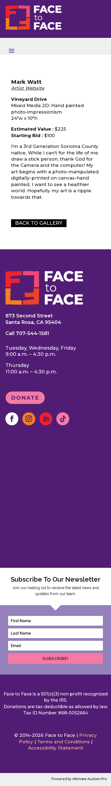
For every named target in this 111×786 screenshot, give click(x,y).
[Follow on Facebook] (11, 418)
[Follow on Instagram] (28, 418)
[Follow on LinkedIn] (45, 418)
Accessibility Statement (55, 748)
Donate (25, 397)
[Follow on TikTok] (62, 418)
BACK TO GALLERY (39, 223)
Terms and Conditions (63, 741)
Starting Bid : (27, 135)
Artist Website (27, 88)
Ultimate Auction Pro (89, 779)
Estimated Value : (32, 129)
